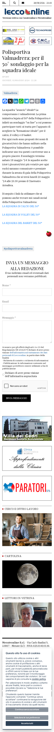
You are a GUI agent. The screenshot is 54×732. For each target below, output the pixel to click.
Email (5, 301)
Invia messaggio (16, 398)
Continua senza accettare (27, 709)
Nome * (6, 285)
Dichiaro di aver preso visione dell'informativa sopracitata (22, 374)
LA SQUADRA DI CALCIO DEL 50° (20, 206)
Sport (5, 76)
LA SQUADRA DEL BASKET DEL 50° (22, 223)
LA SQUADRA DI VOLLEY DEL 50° (21, 214)
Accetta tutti (27, 723)
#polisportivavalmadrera (18, 248)
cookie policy (39, 679)
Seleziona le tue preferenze (27, 717)
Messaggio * (9, 317)
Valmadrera (10, 93)
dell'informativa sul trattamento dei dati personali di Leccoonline (24, 354)
